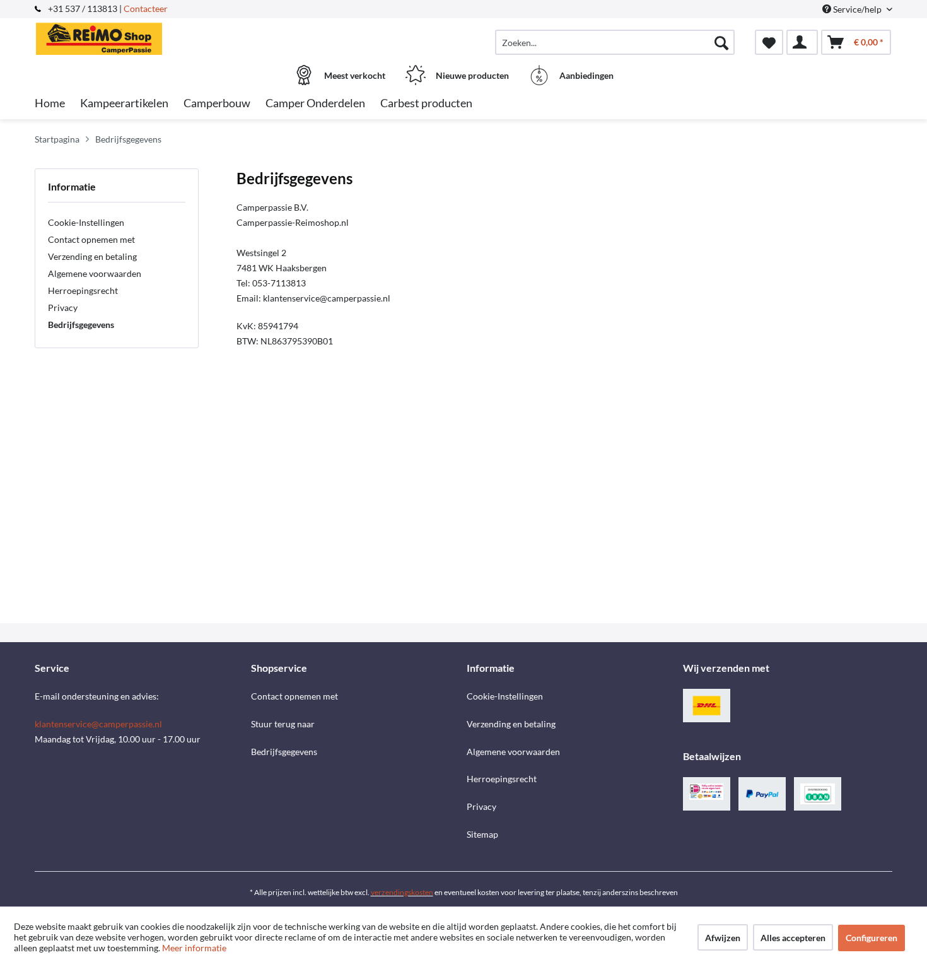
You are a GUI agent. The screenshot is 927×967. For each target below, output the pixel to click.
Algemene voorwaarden (94, 273)
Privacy (63, 307)
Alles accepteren (793, 937)
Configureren (871, 937)
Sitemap (482, 834)
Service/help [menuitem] (857, 9)
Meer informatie (194, 947)
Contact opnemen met (91, 239)
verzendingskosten (402, 892)
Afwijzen (722, 937)
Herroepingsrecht (83, 290)
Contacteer (146, 8)
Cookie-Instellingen (86, 222)
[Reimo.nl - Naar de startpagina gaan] (141, 36)
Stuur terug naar (283, 723)
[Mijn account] (802, 42)
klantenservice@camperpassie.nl (98, 723)
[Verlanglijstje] (769, 42)
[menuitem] (615, 42)
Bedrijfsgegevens (81, 324)
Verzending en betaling (92, 256)
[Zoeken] (721, 42)
